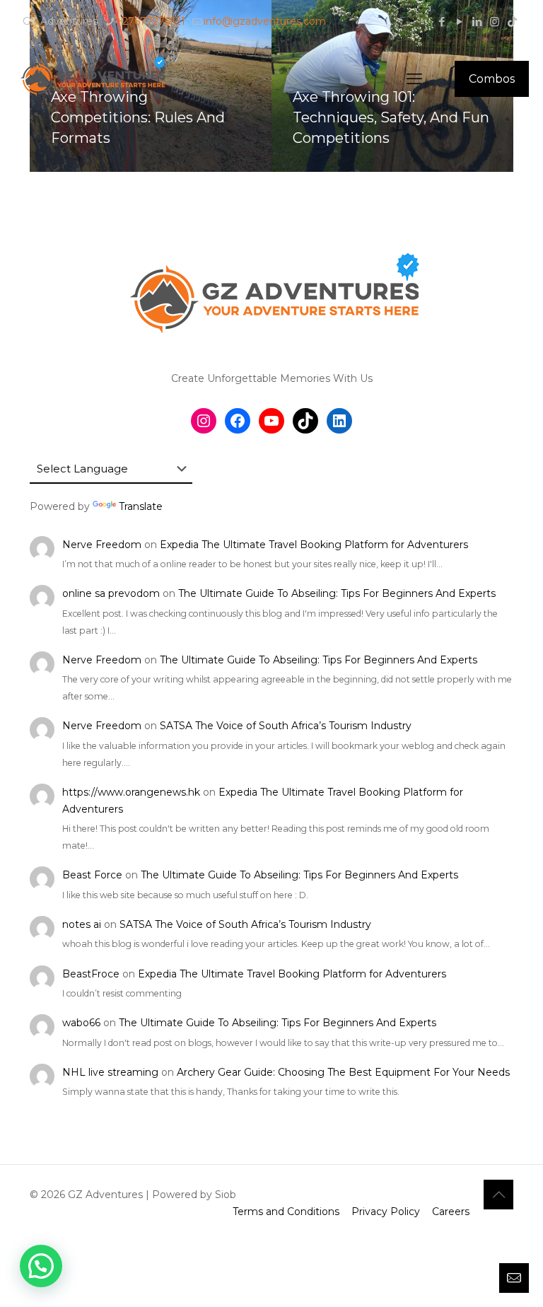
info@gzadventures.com (265, 21)
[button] (41, 1266)
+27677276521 (150, 21)
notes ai (81, 924)
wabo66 (81, 1022)
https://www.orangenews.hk (131, 792)
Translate (141, 506)
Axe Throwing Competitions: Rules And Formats (138, 117)
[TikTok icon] (512, 21)
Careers (450, 1211)
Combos (492, 79)
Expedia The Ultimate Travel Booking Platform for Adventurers (314, 544)
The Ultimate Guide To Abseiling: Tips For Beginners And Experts (337, 593)
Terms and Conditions (286, 1211)
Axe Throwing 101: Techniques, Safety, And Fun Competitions (391, 117)
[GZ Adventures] (91, 79)
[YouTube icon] (459, 21)
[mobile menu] (414, 79)
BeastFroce (90, 974)
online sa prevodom (111, 593)
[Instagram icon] (494, 21)
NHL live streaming (110, 1072)
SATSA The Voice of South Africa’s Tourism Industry (285, 725)
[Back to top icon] (498, 1194)
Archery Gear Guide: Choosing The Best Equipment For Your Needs (343, 1072)
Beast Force (92, 875)
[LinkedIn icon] (477, 21)
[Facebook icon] (441, 21)
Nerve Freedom (101, 544)
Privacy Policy (385, 1211)
